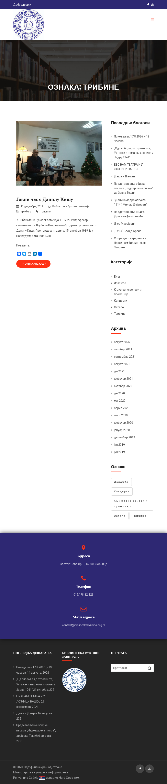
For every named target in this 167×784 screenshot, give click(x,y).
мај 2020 (119, 400)
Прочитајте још (33, 263)
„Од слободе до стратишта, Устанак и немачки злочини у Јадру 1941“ (133, 153)
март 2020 (121, 415)
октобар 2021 (123, 349)
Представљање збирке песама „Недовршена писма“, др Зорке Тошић (134, 188)
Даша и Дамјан (124, 176)
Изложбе (120, 283)
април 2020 (121, 408)
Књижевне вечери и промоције (131, 503)
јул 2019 (119, 444)
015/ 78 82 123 (83, 594)
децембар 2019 (124, 437)
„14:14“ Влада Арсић (127, 231)
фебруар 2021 (123, 378)
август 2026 (122, 342)
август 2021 (122, 364)
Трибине (26, 211)
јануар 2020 (122, 430)
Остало (119, 307)
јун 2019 (119, 452)
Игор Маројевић (124, 223)
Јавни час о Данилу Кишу (44, 199)
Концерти (120, 300)
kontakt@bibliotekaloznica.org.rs (83, 625)
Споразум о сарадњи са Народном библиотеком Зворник (130, 243)
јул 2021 (119, 371)
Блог (117, 276)
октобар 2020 (123, 386)
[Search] (149, 668)
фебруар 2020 (123, 422)
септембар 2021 (125, 356)
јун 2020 (119, 393)
